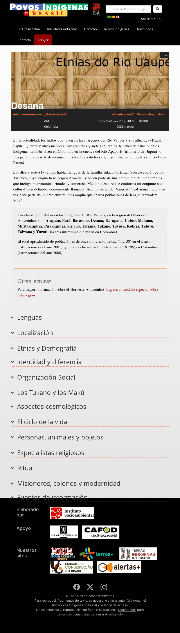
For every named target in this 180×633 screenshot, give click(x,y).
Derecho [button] (90, 29)
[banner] (49, 10)
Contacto (24, 40)
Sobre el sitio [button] (150, 19)
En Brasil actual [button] (29, 29)
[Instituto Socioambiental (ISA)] (96, 7)
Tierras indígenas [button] (116, 29)
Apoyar (43, 40)
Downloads (144, 29)
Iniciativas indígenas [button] (62, 29)
